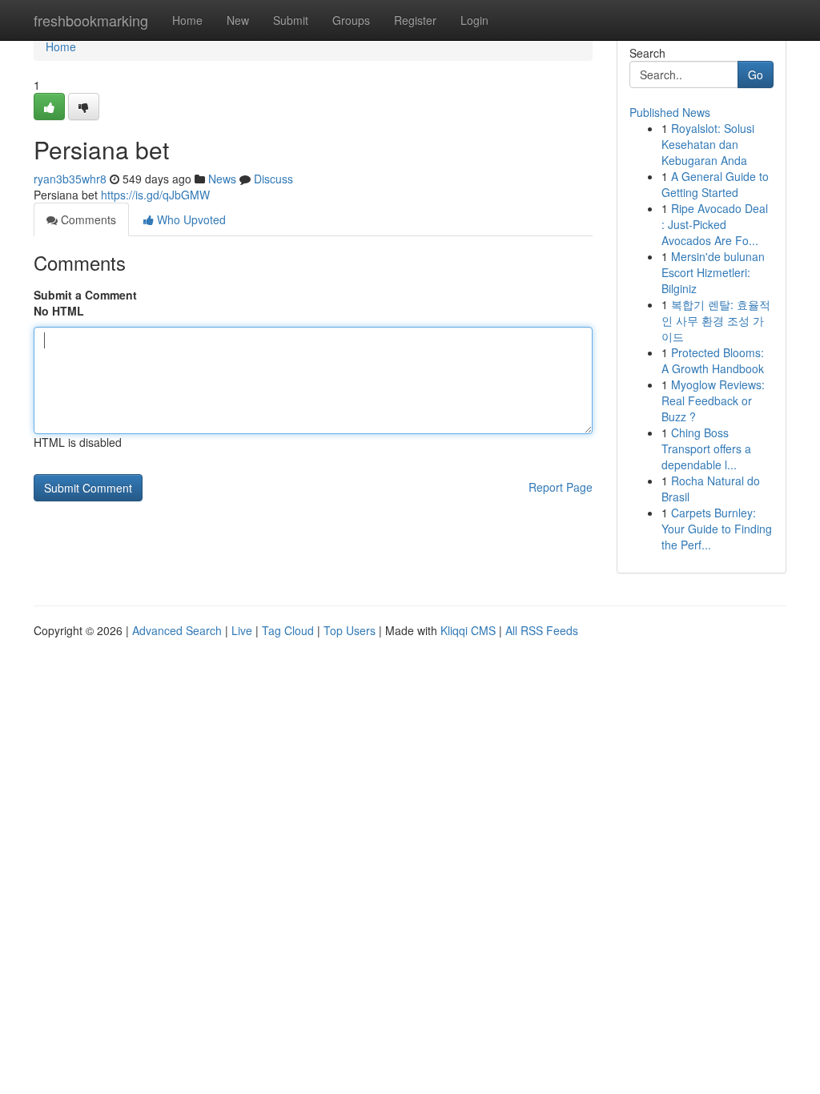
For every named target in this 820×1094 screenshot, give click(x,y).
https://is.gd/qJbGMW (155, 195)
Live (241, 630)
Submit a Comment (85, 295)
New (238, 20)
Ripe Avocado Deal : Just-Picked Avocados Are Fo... (714, 224)
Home (187, 20)
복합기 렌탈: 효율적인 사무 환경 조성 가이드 (715, 320)
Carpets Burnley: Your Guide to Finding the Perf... (716, 529)
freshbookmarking (91, 20)
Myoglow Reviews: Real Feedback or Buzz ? (713, 400)
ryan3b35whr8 (70, 179)
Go (755, 74)
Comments (87, 219)
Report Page (561, 487)
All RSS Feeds (541, 630)
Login (474, 20)
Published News (669, 112)
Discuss (273, 179)
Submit (290, 20)
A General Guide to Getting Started (715, 184)
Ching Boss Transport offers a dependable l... (706, 448)
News (222, 179)
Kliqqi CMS (468, 630)
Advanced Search (177, 630)
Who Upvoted (190, 219)
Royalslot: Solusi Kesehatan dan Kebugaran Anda (707, 144)
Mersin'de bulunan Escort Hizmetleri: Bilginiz (713, 272)
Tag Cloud (288, 630)
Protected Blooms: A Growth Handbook (712, 360)
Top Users (350, 630)
